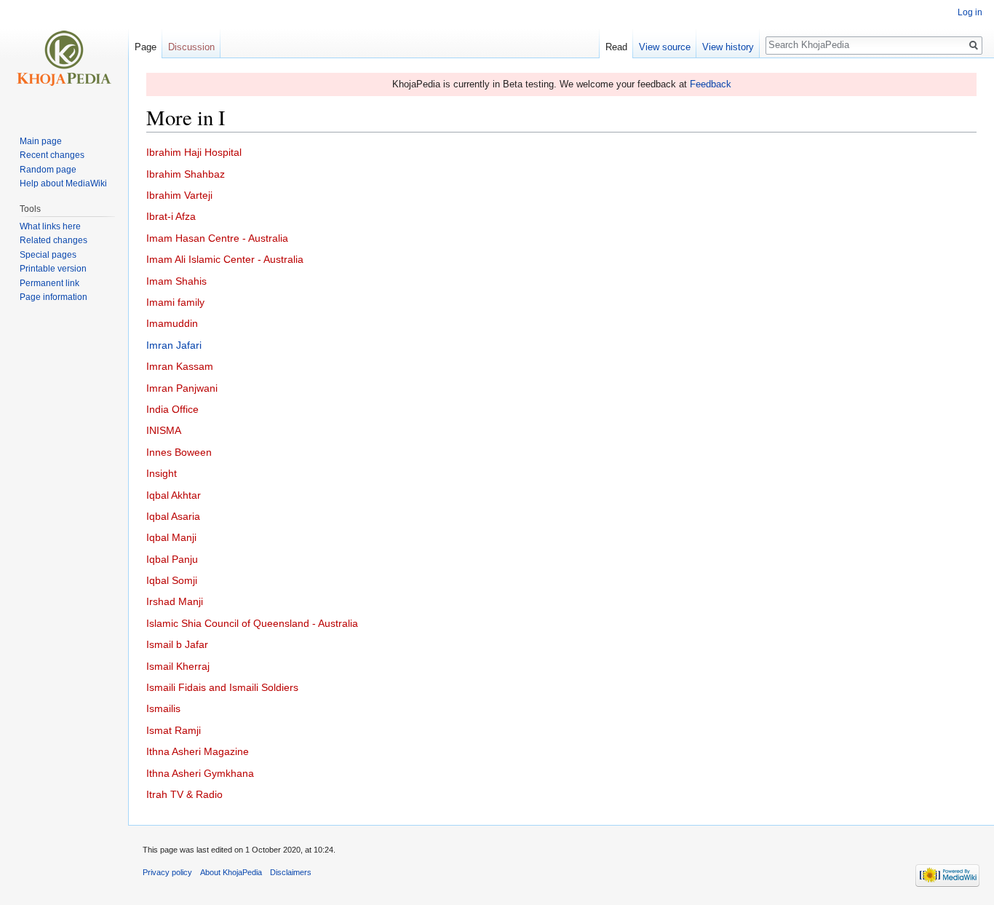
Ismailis (163, 708)
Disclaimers (290, 872)
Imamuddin (172, 323)
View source (665, 47)
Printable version (53, 269)
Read (616, 47)
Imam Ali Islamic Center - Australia (224, 259)
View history (728, 47)
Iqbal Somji (171, 580)
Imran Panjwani (182, 388)
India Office (172, 409)
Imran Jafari (174, 345)
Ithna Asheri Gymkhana (200, 773)
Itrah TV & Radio (184, 794)
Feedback (710, 84)
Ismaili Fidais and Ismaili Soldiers (222, 687)
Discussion (191, 47)
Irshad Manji (174, 601)
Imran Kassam (179, 366)
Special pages (48, 255)
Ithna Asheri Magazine (197, 751)
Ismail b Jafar (177, 644)
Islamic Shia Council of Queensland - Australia (252, 623)
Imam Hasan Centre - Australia (217, 238)
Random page (48, 170)
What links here (50, 226)
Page (145, 47)
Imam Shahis (176, 281)
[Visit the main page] (64, 58)
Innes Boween (179, 452)
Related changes (53, 240)
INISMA (163, 430)
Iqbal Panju (172, 559)
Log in (970, 12)
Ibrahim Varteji (179, 195)
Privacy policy (167, 872)
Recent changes (52, 155)
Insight (161, 473)
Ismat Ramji (173, 730)
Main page (41, 141)
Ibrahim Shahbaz (185, 174)
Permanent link (49, 283)
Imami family (175, 302)
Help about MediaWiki (63, 183)
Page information (53, 297)
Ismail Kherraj (178, 666)
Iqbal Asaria (173, 516)
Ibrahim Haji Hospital (194, 152)
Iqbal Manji (171, 537)
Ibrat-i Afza (171, 216)
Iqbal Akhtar (173, 495)
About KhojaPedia (231, 872)
